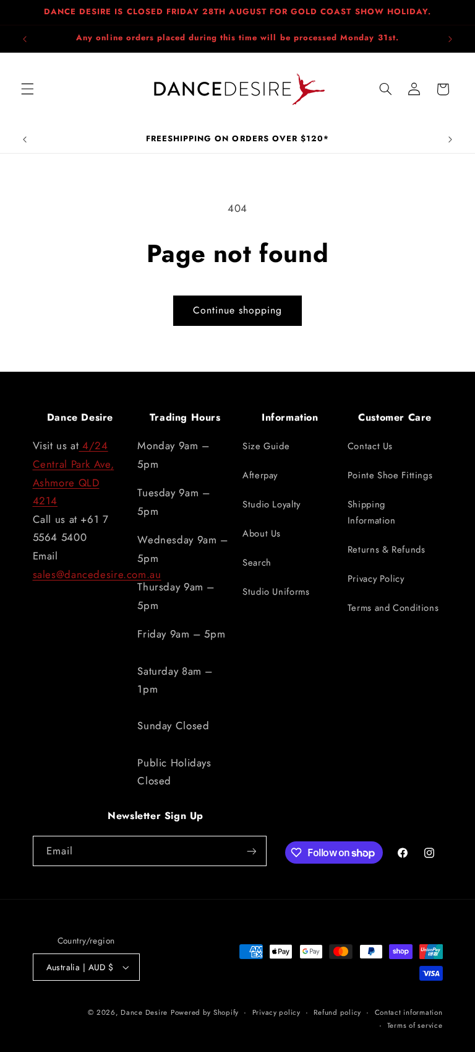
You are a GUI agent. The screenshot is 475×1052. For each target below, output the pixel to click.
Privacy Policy (376, 578)
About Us (261, 533)
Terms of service (415, 1025)
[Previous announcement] (24, 39)
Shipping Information (372, 512)
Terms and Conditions (393, 608)
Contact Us (370, 446)
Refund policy (337, 1012)
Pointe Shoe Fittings (390, 475)
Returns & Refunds (387, 549)
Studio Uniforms (275, 591)
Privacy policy (276, 1012)
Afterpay (260, 475)
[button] (27, 89)
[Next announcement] (450, 39)
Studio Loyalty (271, 504)
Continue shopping (238, 310)
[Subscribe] (251, 851)
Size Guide (265, 446)
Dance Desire (144, 1012)
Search (257, 562)
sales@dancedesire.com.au (97, 574)
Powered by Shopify (205, 1012)
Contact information (409, 1012)
